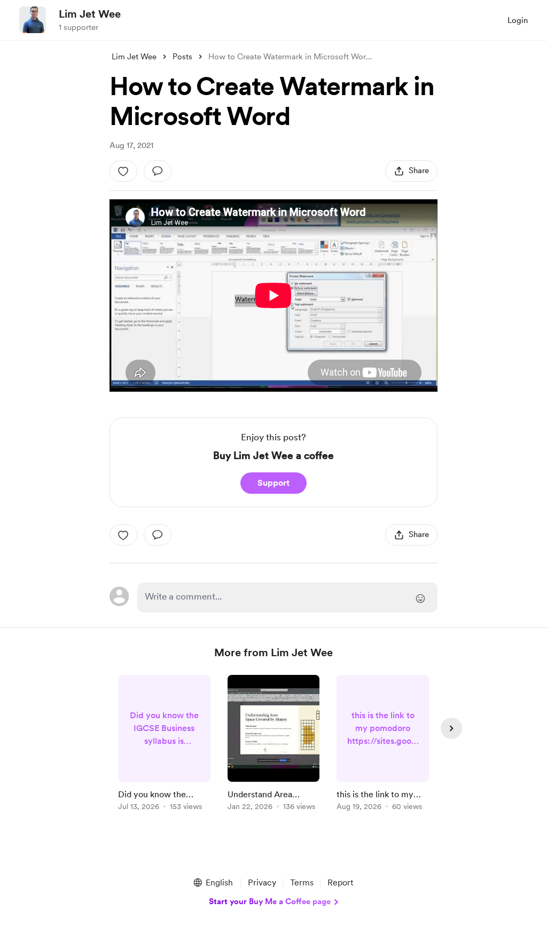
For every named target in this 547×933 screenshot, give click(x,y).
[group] (164, 745)
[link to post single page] (164, 745)
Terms (302, 882)
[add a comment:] (157, 171)
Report (340, 882)
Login (517, 20)
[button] (212, 882)
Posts (182, 56)
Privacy (262, 882)
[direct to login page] (287, 597)
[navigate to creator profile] (32, 19)
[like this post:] (123, 171)
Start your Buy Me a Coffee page (270, 901)
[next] (451, 728)
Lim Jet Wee (90, 13)
